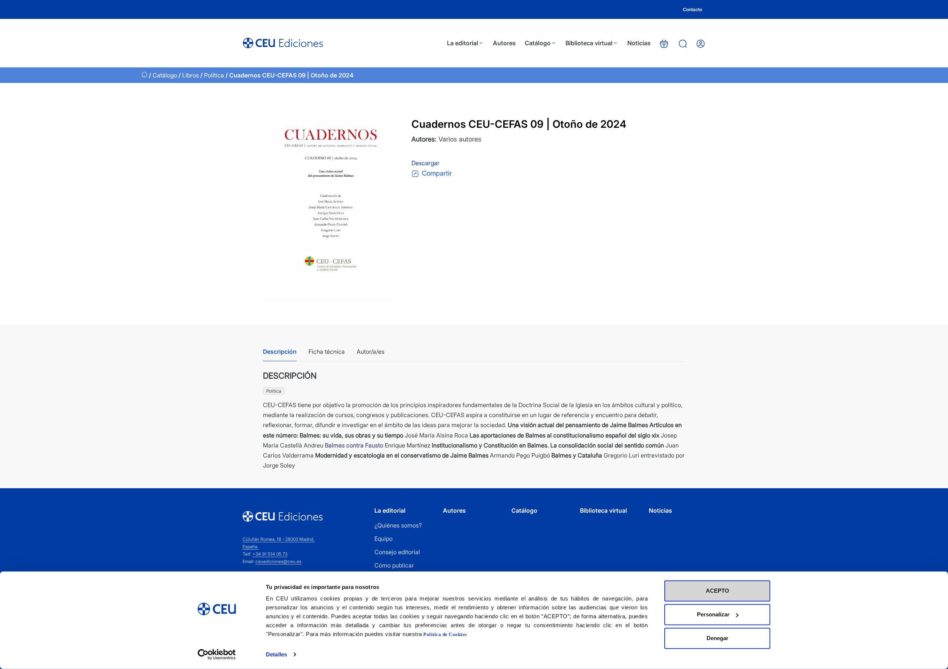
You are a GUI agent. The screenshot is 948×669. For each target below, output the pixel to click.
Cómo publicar (394, 565)
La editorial (462, 43)
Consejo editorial (397, 552)
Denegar (717, 638)
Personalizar (713, 614)
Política (214, 75)
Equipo (383, 538)
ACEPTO (717, 591)
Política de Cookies (445, 634)
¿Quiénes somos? (398, 525)
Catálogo (538, 43)
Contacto (692, 9)
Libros (190, 75)
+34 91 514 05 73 (270, 554)
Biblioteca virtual (588, 43)
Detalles (276, 654)
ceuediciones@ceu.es (278, 561)
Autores (504, 43)
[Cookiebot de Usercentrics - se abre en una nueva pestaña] (216, 654)
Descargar (426, 163)
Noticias (639, 43)
